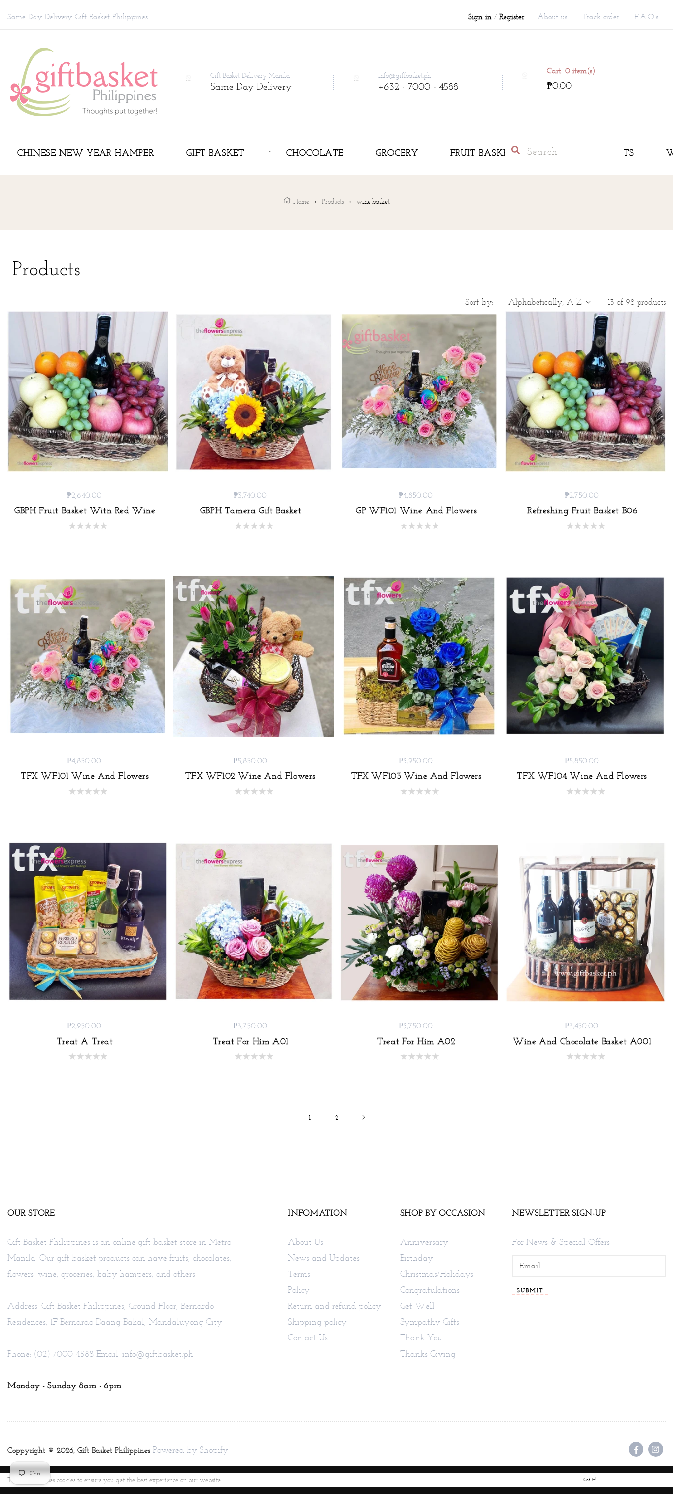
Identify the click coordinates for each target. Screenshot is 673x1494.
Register (511, 16)
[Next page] (363, 1117)
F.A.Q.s (646, 16)
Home (300, 201)
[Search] (516, 150)
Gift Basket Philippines (113, 1450)
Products (333, 201)
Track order (600, 16)
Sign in (480, 16)
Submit (530, 1290)
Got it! (589, 1480)
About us (552, 16)
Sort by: (479, 302)
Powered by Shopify (190, 1449)
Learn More (240, 1480)
